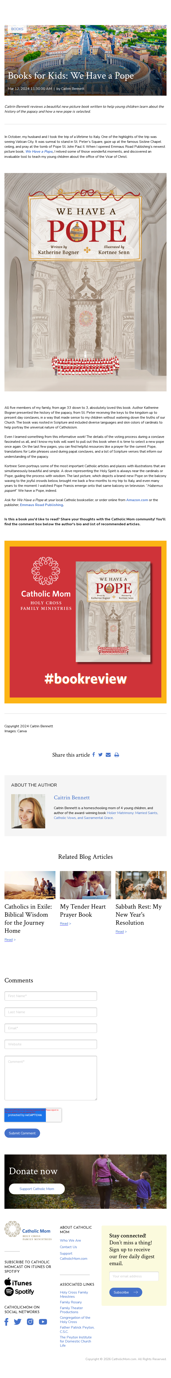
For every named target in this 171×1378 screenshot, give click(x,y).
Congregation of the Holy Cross (75, 1319)
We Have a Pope (39, 151)
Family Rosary (71, 1302)
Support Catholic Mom (37, 1188)
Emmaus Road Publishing (41, 504)
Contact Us (68, 1247)
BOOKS (17, 29)
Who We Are (70, 1240)
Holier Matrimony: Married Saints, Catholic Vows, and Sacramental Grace (106, 815)
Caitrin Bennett (72, 88)
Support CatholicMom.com (73, 1256)
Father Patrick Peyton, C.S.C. (77, 1329)
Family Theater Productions (71, 1310)
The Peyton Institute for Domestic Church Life (76, 1341)
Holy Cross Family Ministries (74, 1294)
